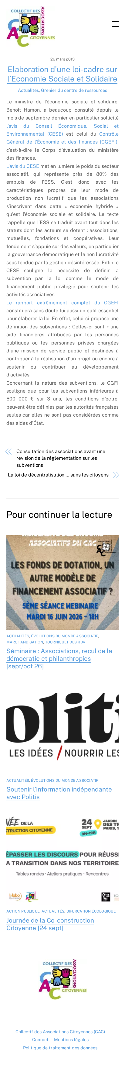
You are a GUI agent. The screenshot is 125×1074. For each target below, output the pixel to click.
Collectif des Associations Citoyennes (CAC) (60, 1031)
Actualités (28, 90)
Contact (40, 1039)
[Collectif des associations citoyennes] (30, 44)
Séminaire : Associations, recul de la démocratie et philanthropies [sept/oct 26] (59, 658)
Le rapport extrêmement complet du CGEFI (62, 303)
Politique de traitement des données (60, 1047)
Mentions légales (71, 1039)
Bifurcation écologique (91, 911)
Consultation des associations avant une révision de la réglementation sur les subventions (60, 458)
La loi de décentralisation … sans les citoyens (58, 475)
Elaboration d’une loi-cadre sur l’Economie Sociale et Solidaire (62, 74)
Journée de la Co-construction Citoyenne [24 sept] (50, 924)
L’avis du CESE (22, 166)
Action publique (23, 911)
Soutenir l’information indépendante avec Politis (59, 793)
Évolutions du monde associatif (64, 636)
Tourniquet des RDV (65, 642)
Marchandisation (24, 642)
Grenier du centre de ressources (74, 90)
